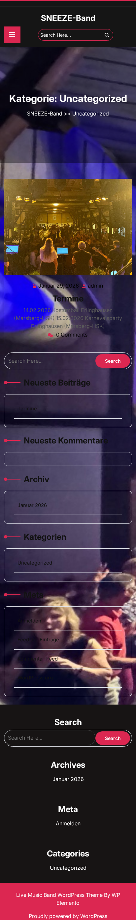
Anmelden (29, 621)
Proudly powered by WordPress (68, 916)
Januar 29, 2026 (59, 286)
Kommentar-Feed (37, 659)
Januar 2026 (32, 505)
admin (96, 285)
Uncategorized (90, 113)
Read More (65, 227)
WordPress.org (35, 677)
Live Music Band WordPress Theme (60, 895)
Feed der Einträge (38, 639)
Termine (68, 298)
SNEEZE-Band (68, 18)
